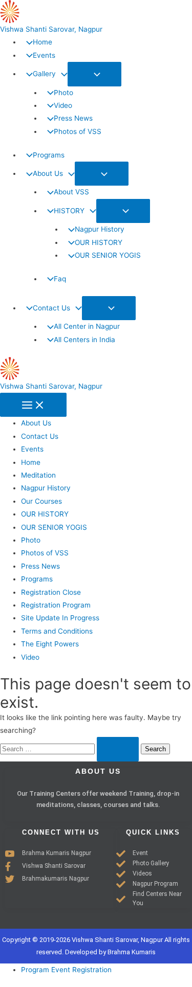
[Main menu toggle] (33, 405)
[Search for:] (70, 749)
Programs (37, 579)
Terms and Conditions (57, 631)
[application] (62, 74)
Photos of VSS (45, 553)
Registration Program (56, 605)
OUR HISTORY (45, 514)
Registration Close (51, 592)
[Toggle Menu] (94, 74)
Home (30, 462)
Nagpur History (46, 488)
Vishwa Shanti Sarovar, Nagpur (51, 29)
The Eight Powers (50, 644)
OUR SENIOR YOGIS (54, 527)
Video (30, 657)
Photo (30, 540)
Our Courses (41, 501)
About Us (36, 423)
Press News (40, 566)
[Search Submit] (118, 749)
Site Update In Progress (60, 618)
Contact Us (39, 436)
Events (32, 449)
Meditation (38, 475)
